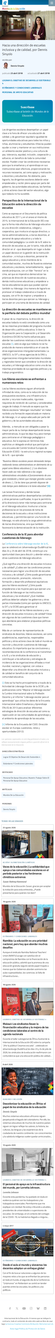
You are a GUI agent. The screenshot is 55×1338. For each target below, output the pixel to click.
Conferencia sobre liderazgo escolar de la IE (26, 543)
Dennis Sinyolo (9, 809)
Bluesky (38, 1308)
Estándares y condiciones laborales (18, 763)
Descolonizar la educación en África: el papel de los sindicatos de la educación (27, 1101)
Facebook (10, 1308)
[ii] (3, 724)
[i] (12, 343)
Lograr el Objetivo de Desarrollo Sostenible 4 (21, 757)
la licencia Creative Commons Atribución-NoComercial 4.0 (29, 1324)
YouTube (24, 1308)
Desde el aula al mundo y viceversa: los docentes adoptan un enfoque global (27, 1258)
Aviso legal (14, 1328)
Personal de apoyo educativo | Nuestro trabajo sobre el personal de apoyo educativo (26, 779)
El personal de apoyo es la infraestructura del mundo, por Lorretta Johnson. (27, 1181)
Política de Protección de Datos (32, 1328)
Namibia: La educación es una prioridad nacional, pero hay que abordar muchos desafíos (27, 939)
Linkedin (45, 1308)
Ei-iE (4, 3)
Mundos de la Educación (13, 8)
